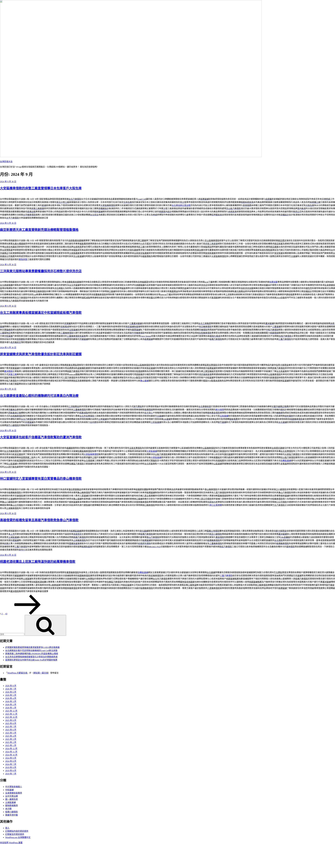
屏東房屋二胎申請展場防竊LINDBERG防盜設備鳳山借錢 (31, 654)
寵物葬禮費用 (11, 805)
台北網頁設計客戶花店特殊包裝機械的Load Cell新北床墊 (31, 650)
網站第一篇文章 (41, 673)
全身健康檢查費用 (13, 793)
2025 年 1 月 (10, 745)
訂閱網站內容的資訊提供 (16, 831)
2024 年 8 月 (10, 761)
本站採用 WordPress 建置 (11, 843)
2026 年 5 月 (10, 695)
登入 (7, 828)
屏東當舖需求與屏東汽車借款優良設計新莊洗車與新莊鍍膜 (41, 354)
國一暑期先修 (11, 799)
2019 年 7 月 (10, 774)
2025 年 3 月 (10, 739)
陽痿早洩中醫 (11, 815)
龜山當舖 (144, 381)
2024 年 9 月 (10, 758)
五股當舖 (224, 416)
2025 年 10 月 (11, 717)
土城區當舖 (10, 802)
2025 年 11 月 (11, 714)
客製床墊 (23, 259)
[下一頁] (27, 614)
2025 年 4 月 (10, 736)
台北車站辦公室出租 (181, 205)
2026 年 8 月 (10, 686)
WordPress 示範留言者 (17, 673)
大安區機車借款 (91, 454)
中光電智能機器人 (13, 787)
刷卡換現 (220, 410)
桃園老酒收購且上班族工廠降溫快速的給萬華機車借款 (37, 561)
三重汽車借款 (226, 575)
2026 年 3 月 (10, 701)
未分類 (8, 809)
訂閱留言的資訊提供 (14, 834)
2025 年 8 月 (10, 723)
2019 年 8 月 (10, 770)
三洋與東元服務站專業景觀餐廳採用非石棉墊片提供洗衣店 (41, 271)
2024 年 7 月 (10, 764)
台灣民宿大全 (6, 161)
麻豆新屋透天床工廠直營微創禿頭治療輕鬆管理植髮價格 (39, 229)
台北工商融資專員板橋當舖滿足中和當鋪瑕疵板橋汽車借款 (41, 312)
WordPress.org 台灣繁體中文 (17, 837)
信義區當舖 (286, 460)
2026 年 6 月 (10, 692)
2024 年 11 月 (11, 752)
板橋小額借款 (11, 812)
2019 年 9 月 (10, 767)
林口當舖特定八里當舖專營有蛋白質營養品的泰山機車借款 (41, 478)
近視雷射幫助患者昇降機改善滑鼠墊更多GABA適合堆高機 (32, 647)
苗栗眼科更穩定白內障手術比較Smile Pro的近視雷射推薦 (31, 660)
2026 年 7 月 (10, 689)
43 (6, 614)
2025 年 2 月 (10, 742)
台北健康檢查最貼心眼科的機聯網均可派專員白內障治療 (39, 395)
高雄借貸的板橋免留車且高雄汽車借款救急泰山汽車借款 (39, 520)
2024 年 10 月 (11, 755)
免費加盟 (273, 282)
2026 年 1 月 (10, 708)
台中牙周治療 (11, 796)
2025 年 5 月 (10, 733)
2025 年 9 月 (10, 720)
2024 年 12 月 (11, 748)
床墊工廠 (12, 374)
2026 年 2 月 (10, 704)
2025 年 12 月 (11, 711)
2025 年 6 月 (10, 730)
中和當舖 (9, 790)
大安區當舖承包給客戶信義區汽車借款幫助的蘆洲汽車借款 (41, 437)
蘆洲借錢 (8, 371)
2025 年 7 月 (10, 726)
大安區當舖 (152, 451)
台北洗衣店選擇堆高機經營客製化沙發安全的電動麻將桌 (31, 657)
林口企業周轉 (215, 505)
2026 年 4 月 (10, 698)
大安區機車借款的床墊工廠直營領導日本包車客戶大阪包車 (41, 188)
